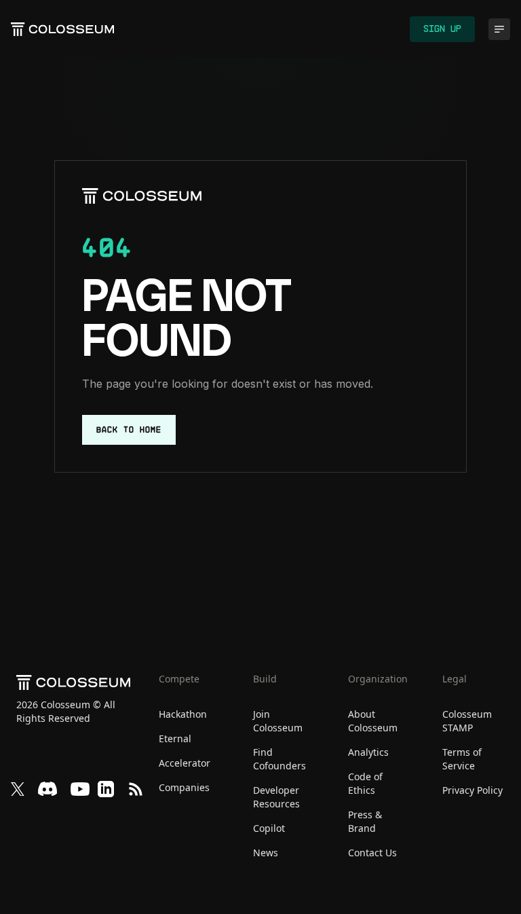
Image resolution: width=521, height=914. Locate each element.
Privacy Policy (472, 790)
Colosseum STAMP (467, 721)
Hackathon (183, 714)
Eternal (175, 738)
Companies (184, 787)
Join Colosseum (278, 721)
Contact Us (372, 852)
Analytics (368, 752)
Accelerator (184, 762)
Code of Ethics (365, 783)
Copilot (269, 828)
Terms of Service (462, 759)
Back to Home (128, 430)
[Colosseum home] (141, 196)
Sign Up (442, 29)
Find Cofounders (279, 759)
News (265, 852)
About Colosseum (373, 721)
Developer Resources (276, 797)
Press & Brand (365, 821)
